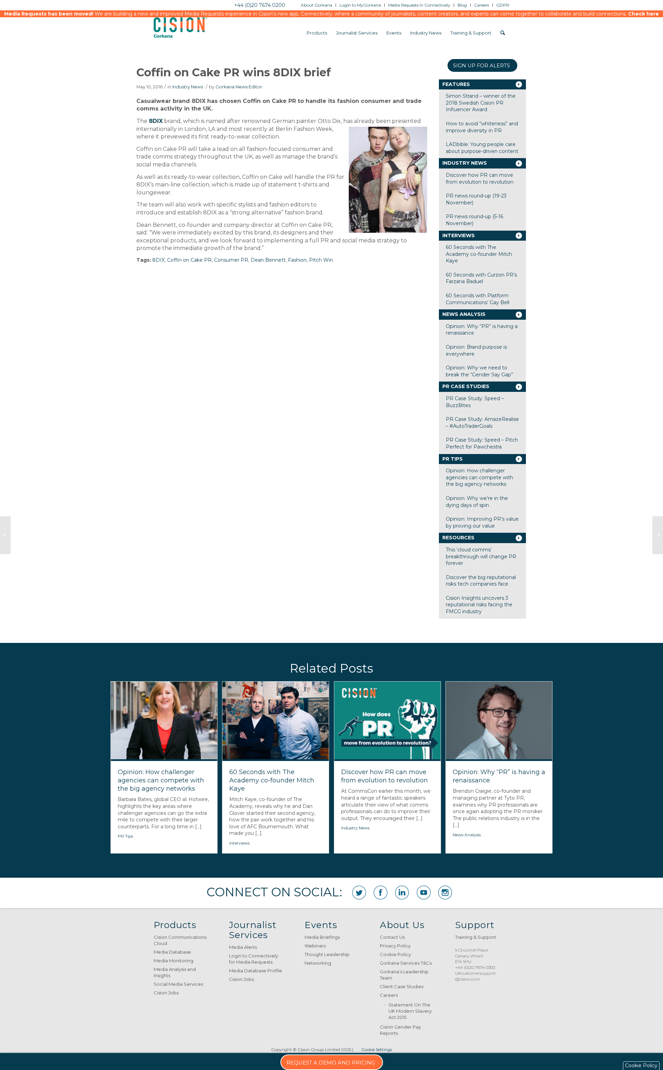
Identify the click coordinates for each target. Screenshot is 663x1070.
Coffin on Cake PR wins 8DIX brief (233, 72)
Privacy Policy (395, 945)
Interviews (458, 235)
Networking (318, 963)
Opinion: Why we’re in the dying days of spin (477, 501)
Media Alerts (243, 947)
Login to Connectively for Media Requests (253, 959)
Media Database (172, 952)
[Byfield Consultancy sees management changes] (657, 535)
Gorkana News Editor (238, 86)
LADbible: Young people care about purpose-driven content (482, 147)
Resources (458, 537)
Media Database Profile (255, 970)
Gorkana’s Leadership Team (404, 975)
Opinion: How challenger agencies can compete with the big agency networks (479, 477)
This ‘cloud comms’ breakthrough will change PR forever (481, 556)
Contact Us (392, 937)
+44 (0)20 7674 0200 (259, 5)
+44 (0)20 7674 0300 (475, 967)
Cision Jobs (166, 992)
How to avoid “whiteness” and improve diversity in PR (482, 127)
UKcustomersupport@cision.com (475, 976)
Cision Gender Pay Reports (400, 1030)
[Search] (502, 32)
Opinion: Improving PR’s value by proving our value (482, 522)
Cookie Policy (395, 954)
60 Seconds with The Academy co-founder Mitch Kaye (479, 254)
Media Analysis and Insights (175, 972)
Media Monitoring (173, 960)
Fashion (297, 260)
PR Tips (452, 459)
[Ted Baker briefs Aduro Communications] (5, 535)
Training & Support (475, 937)
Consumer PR (231, 260)
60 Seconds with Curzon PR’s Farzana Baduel (481, 278)
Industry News (187, 86)
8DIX (156, 121)
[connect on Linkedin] (402, 892)
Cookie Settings (376, 1049)
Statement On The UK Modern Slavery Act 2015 (410, 1011)
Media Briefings (322, 937)
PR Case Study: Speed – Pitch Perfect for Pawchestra (482, 443)
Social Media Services (178, 984)
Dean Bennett (268, 260)
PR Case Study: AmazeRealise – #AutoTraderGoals (482, 422)
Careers (389, 995)
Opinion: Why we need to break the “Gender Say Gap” (479, 371)
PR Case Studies (465, 386)
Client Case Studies (401, 986)
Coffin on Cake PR (189, 260)
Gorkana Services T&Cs (406, 963)
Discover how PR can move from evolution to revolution (479, 178)
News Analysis (464, 314)
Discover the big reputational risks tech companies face (481, 580)
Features (456, 84)
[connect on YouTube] (423, 892)
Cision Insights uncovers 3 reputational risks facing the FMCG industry (479, 605)
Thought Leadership (327, 954)
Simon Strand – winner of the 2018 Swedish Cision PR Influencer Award (481, 103)
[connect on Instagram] (445, 892)
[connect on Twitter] (359, 892)
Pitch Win (321, 260)
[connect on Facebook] (380, 892)
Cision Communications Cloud (180, 940)
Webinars (315, 945)
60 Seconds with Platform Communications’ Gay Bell (477, 299)
